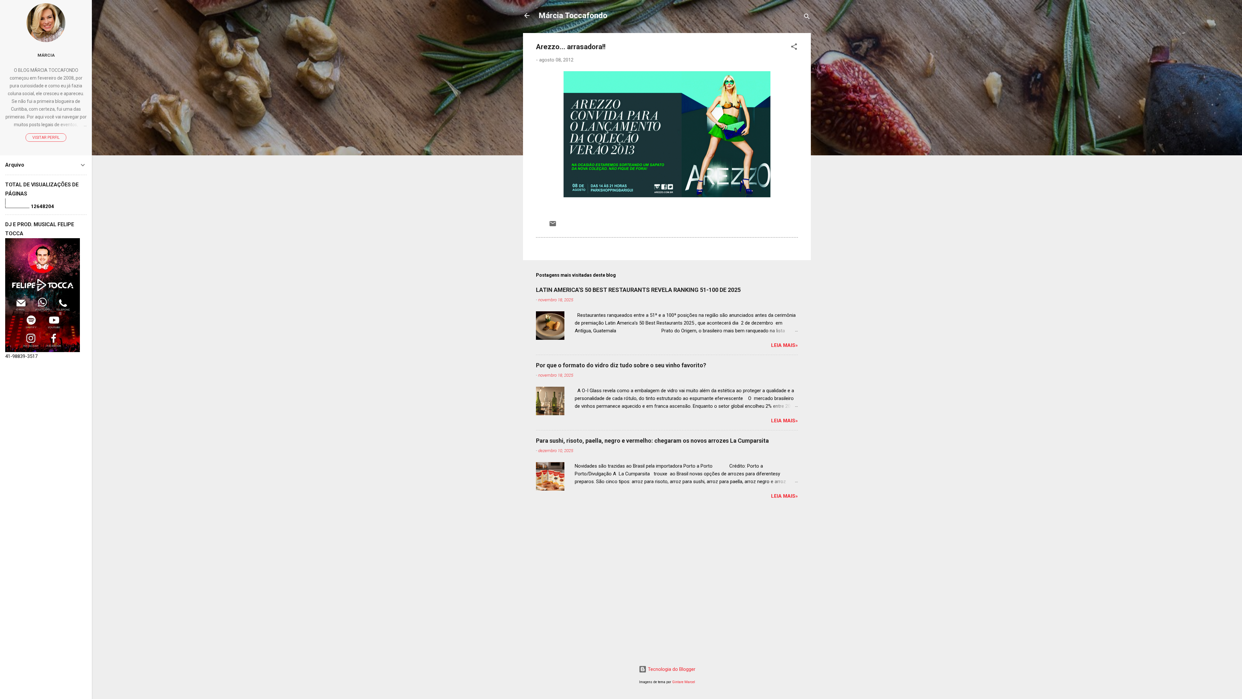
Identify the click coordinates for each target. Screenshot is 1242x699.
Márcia (46, 55)
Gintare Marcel (683, 682)
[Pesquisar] (807, 18)
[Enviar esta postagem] (553, 226)
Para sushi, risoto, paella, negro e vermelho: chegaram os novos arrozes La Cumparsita (652, 440)
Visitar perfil (46, 137)
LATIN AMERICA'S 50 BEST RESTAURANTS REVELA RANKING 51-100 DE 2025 (638, 289)
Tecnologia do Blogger (671, 669)
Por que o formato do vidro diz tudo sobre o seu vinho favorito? (621, 365)
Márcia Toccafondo (573, 15)
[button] (794, 48)
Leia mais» (784, 345)
